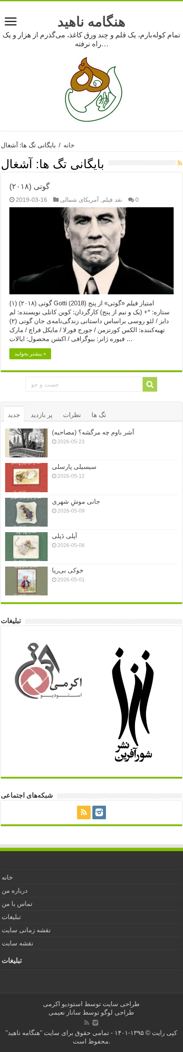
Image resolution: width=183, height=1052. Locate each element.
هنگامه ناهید (91, 21)
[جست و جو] (150, 384)
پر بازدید (41, 414)
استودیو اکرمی (63, 1003)
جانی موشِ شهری (76, 501)
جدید (14, 414)
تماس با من (17, 903)
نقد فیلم (112, 199)
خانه (68, 145)
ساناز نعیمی (65, 1012)
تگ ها (99, 414)
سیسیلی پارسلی (74, 466)
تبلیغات (11, 916)
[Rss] (84, 812)
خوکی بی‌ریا (67, 570)
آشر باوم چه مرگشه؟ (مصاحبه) (93, 432)
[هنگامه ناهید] (91, 89)
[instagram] (99, 812)
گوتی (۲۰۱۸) (29, 186)
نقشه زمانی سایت (26, 930)
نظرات (72, 414)
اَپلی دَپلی (64, 535)
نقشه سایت (17, 943)
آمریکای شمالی (79, 199)
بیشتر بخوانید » (30, 354)
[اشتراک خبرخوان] (179, 163)
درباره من (15, 890)
